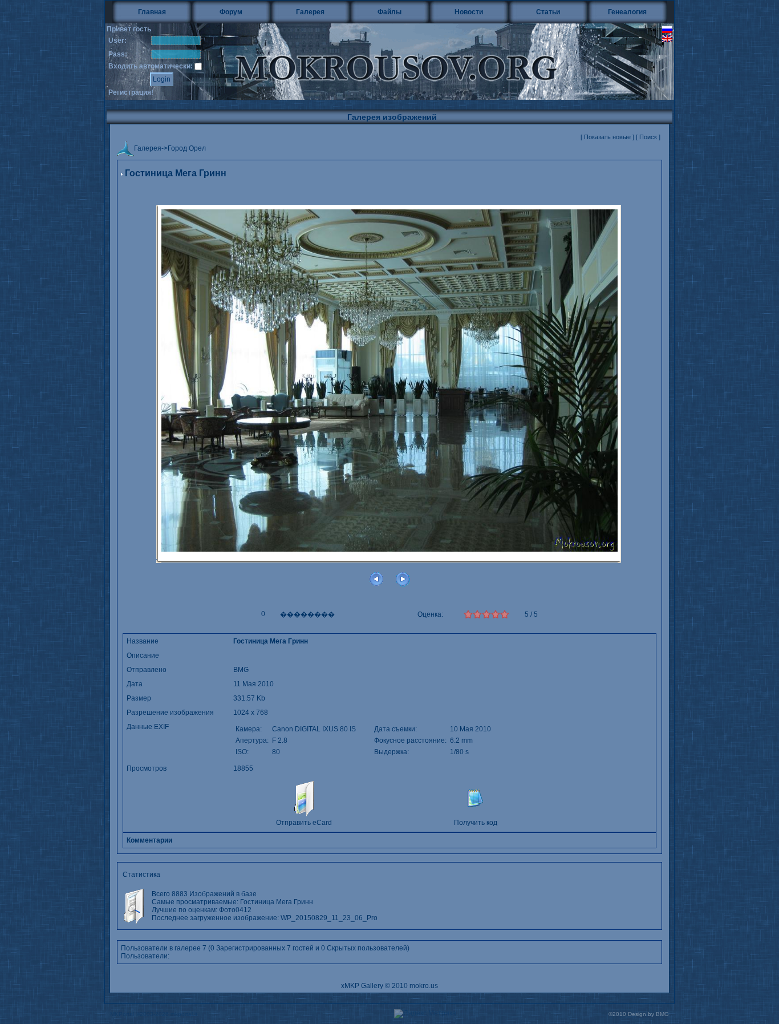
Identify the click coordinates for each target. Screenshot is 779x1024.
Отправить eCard (304, 823)
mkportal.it (184, 1014)
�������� (307, 614)
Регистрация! (130, 92)
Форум (231, 12)
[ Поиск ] (648, 136)
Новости (469, 12)
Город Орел (187, 149)
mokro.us (423, 986)
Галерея (310, 12)
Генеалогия (627, 12)
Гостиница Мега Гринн (276, 902)
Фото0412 (235, 910)
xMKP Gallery (362, 986)
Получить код (475, 823)
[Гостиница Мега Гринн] (389, 380)
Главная (152, 12)
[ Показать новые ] (607, 136)
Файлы (389, 12)
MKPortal (122, 1014)
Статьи (548, 12)
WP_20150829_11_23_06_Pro (329, 918)
